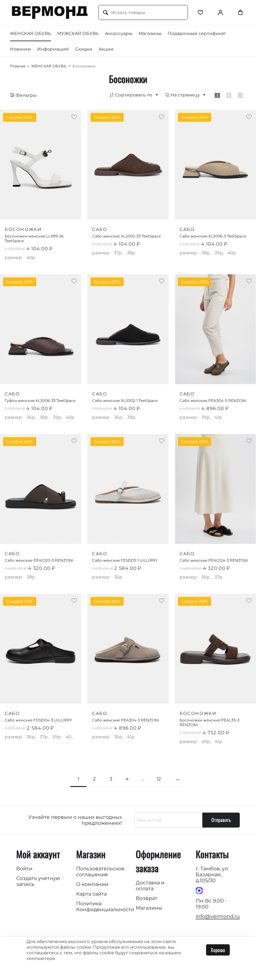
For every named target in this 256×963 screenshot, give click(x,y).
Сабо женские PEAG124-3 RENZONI (214, 560)
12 (159, 779)
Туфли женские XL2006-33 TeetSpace (40, 400)
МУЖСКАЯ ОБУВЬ (78, 33)
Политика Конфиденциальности (105, 906)
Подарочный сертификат (197, 33)
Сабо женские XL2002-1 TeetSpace (125, 400)
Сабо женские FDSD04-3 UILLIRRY (38, 720)
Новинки (20, 49)
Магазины (150, 33)
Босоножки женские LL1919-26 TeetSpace (34, 238)
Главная (17, 66)
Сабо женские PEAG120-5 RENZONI (39, 560)
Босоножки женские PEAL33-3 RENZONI (209, 722)
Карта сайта (91, 894)
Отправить (221, 820)
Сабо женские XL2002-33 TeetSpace (126, 236)
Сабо (99, 229)
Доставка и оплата (150, 886)
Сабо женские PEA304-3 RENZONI (125, 720)
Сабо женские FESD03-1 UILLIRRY (125, 560)
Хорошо (218, 950)
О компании (92, 884)
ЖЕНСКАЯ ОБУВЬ (30, 33)
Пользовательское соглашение (100, 871)
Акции (106, 49)
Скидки (83, 49)
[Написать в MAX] (199, 890)
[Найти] (106, 13)
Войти (24, 869)
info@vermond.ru (218, 916)
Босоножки (23, 229)
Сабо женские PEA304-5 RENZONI (213, 400)
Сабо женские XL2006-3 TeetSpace (213, 236)
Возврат (146, 898)
